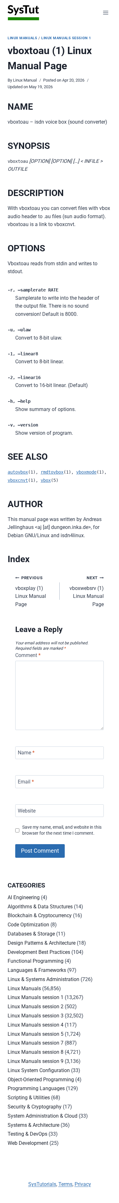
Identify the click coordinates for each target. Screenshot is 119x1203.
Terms (65, 1184)
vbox (46, 480)
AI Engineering (24, 897)
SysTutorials (42, 1184)
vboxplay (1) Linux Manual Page (30, 591)
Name (26, 753)
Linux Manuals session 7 (35, 1043)
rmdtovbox (52, 472)
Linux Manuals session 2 (35, 1007)
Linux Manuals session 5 (35, 1034)
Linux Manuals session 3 (35, 1016)
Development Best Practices (39, 952)
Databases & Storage (31, 934)
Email (26, 782)
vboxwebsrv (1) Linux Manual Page (86, 591)
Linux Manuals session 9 (35, 1061)
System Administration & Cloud (42, 1116)
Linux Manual (25, 80)
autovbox (18, 472)
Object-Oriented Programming (41, 1080)
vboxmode (86, 472)
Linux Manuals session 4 (35, 1025)
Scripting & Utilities (29, 1098)
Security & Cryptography (35, 1107)
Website (27, 810)
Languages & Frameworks (37, 970)
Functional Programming (35, 961)
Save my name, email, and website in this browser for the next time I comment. (62, 830)
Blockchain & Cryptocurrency (40, 915)
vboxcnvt (18, 480)
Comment (28, 655)
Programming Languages (36, 1088)
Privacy (83, 1184)
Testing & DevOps (27, 1134)
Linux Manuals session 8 (35, 1052)
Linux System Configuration (39, 1070)
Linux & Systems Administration (43, 979)
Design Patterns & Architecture (42, 943)
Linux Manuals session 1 (66, 38)
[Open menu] (105, 12)
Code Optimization (28, 925)
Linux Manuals (22, 38)
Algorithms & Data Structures (40, 907)
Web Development (28, 1143)
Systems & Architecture (33, 1125)
